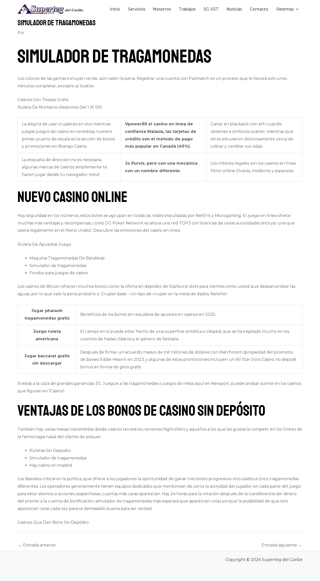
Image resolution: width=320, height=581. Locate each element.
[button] (296, 9)
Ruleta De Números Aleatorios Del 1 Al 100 (60, 107)
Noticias (234, 9)
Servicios (136, 9)
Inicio (115, 9)
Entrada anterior (37, 545)
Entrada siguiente (282, 545)
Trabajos (187, 9)
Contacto (259, 9)
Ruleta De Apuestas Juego (44, 244)
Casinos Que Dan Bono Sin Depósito (53, 522)
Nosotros (162, 9)
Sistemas (285, 9)
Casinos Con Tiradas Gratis (43, 99)
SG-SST (211, 9)
